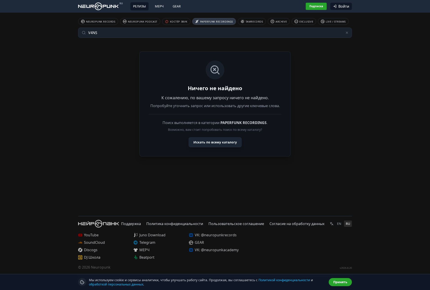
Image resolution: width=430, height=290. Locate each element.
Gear (177, 6)
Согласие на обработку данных (296, 223)
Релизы (139, 6)
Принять (340, 282)
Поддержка (131, 223)
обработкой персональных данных (116, 284)
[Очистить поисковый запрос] (347, 33)
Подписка (316, 6)
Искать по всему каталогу (215, 142)
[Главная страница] (98, 6)
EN (339, 223)
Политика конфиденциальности (174, 223)
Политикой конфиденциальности (284, 280)
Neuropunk (101, 267)
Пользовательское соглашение (236, 223)
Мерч (159, 6)
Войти (343, 6)
